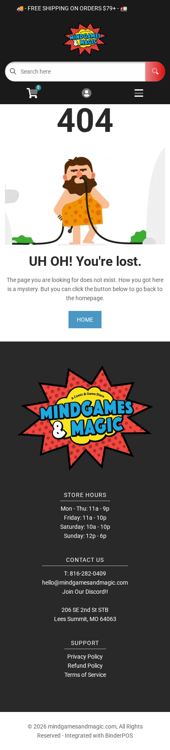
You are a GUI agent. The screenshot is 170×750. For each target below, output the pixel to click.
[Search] (155, 71)
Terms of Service (85, 674)
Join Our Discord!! (85, 591)
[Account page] (86, 93)
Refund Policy (85, 665)
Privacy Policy (85, 656)
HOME (85, 319)
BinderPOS (119, 735)
